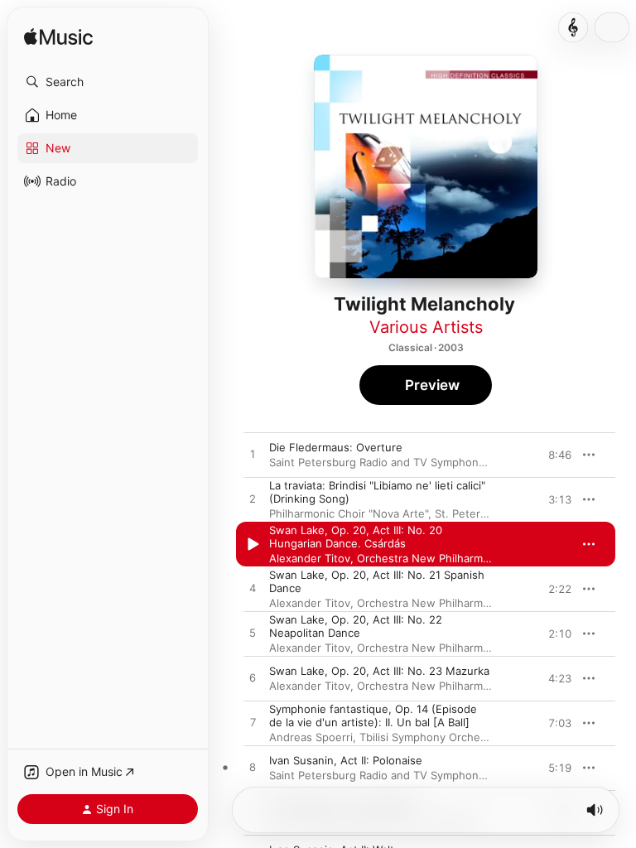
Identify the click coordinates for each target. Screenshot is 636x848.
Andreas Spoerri (311, 737)
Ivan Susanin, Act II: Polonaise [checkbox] (345, 760)
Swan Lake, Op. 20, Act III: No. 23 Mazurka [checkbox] (379, 670)
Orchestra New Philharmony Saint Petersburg (474, 558)
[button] (107, 82)
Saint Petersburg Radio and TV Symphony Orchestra (404, 462)
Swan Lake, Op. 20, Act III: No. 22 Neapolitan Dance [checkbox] (355, 626)
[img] (58, 37)
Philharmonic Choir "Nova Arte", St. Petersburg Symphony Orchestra (445, 513)
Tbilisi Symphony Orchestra (429, 737)
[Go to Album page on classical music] (573, 27)
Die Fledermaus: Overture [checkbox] (335, 447)
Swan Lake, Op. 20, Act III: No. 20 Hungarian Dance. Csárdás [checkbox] (355, 536)
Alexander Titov (309, 558)
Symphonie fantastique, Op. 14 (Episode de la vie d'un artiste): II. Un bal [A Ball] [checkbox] (373, 715)
